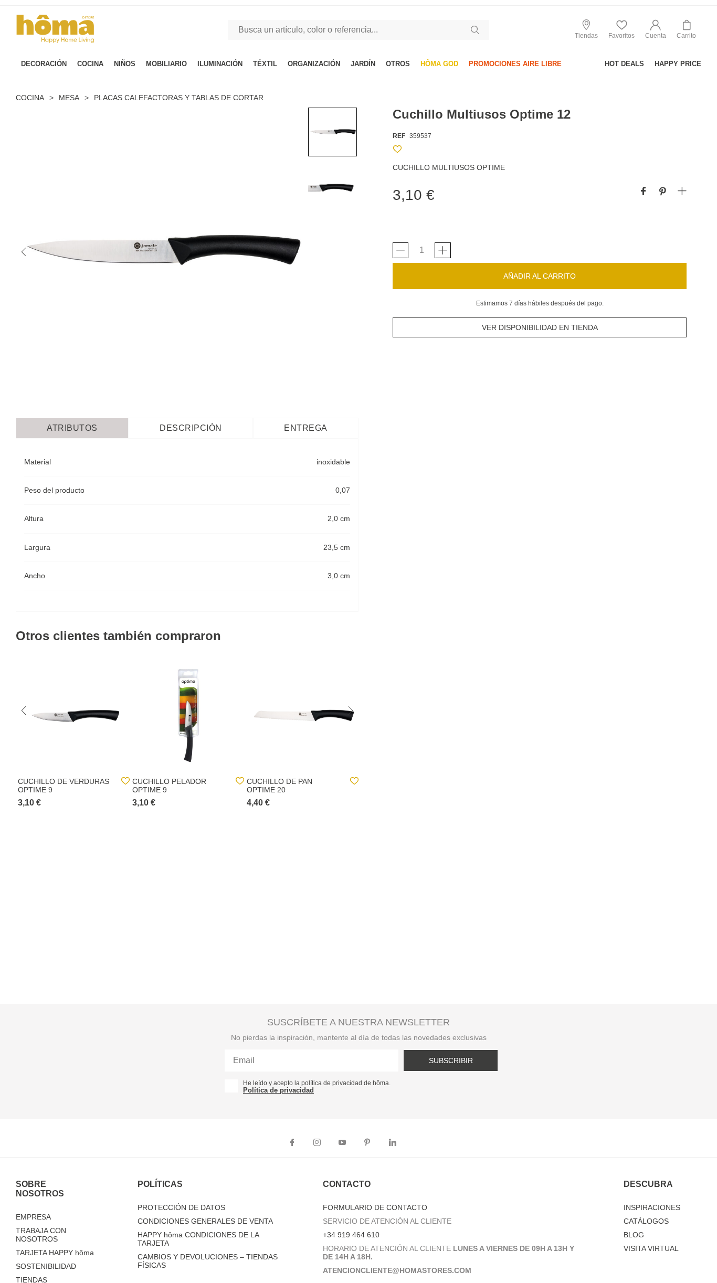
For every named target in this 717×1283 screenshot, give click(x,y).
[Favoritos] (397, 151)
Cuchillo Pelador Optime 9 (169, 785)
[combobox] (358, 29)
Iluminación (219, 64)
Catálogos (646, 1221)
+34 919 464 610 (351, 1235)
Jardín (363, 64)
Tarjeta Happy (55, 1252)
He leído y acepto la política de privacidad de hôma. (317, 1083)
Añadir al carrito (539, 276)
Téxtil (265, 64)
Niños (124, 64)
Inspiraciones (652, 1207)
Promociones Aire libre (515, 64)
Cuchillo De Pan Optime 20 (279, 785)
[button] (655, 29)
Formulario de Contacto (375, 1207)
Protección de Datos (181, 1207)
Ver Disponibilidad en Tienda (540, 327)
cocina (90, 64)
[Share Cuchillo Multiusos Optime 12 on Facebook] (643, 191)
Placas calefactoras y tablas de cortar (178, 97)
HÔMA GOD (439, 64)
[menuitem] (44, 64)
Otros (398, 64)
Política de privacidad (278, 1090)
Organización (314, 64)
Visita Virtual (651, 1248)
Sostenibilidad (46, 1266)
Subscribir (451, 1060)
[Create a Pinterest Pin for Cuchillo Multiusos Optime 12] (662, 191)
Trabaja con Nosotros (41, 1234)
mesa (69, 97)
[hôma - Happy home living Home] (55, 42)
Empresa (33, 1217)
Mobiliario (166, 64)
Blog (634, 1235)
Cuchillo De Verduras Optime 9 (63, 785)
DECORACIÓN (44, 64)
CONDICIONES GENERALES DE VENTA (205, 1221)
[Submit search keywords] (475, 30)
